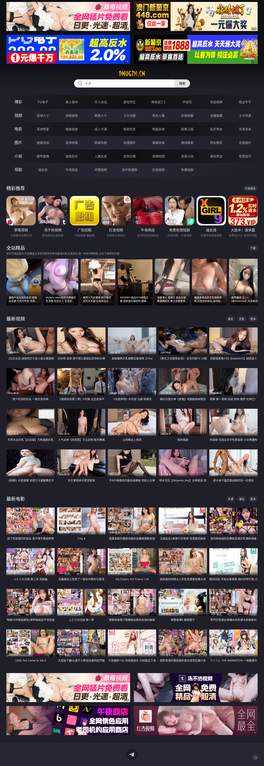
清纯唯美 (187, 143)
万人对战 (101, 102)
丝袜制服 (187, 115)
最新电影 (15, 498)
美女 (230, 319)
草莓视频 (101, 170)
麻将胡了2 (158, 102)
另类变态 (245, 129)
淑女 (241, 499)
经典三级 (187, 129)
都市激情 (43, 156)
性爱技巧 (245, 156)
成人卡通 (101, 129)
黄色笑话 (216, 156)
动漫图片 (129, 143)
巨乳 (241, 319)
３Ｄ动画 (129, 115)
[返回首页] (255, 757)
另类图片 (245, 143)
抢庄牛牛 (245, 102)
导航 (18, 169)
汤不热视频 (129, 170)
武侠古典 (129, 156)
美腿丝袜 (158, 143)
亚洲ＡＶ (43, 115)
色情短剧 (187, 170)
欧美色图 (101, 143)
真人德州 (72, 102)
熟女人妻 (158, 115)
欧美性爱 (129, 129)
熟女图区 (216, 143)
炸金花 (187, 102)
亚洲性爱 (43, 129)
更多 (253, 319)
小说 (18, 156)
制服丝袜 (158, 129)
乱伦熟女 (216, 129)
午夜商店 (72, 170)
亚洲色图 (72, 143)
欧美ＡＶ (101, 115)
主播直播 (216, 115)
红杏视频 (158, 170)
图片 (18, 142)
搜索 (182, 83)
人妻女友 (101, 156)
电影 (18, 129)
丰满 (230, 499)
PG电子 (43, 102)
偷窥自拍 (43, 143)
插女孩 (43, 170)
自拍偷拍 (72, 115)
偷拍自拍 (72, 129)
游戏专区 (129, 102)
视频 (18, 115)
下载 (253, 248)
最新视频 (15, 318)
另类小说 (187, 156)
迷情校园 (158, 156)
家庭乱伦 (72, 156)
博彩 (18, 102)
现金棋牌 (216, 102)
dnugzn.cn (132, 73)
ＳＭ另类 (245, 115)
